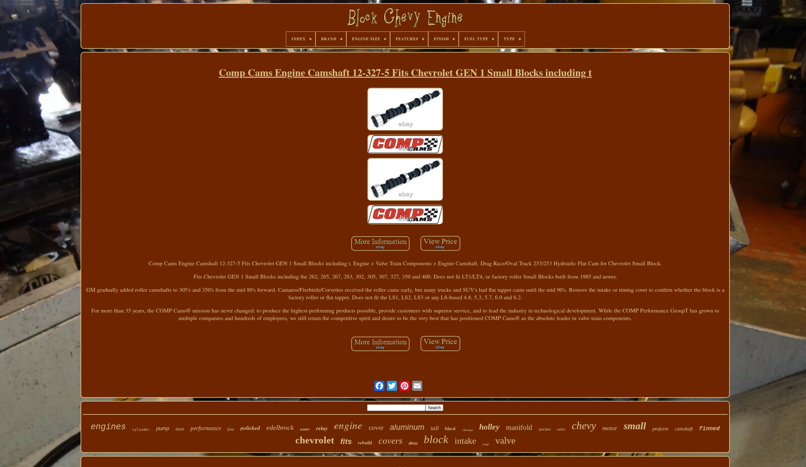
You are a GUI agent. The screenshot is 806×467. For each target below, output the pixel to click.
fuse (230, 429)
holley (489, 426)
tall (435, 428)
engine (348, 425)
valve (505, 440)
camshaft (684, 428)
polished (250, 428)
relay (322, 428)
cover (376, 427)
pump (162, 428)
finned (709, 428)
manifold (519, 427)
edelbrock (280, 427)
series (561, 429)
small (635, 425)
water (305, 429)
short (179, 429)
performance (205, 428)
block (436, 439)
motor (609, 428)
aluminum (407, 427)
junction (545, 429)
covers (390, 441)
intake (465, 441)
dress (413, 443)
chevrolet (314, 440)
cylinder (141, 430)
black (450, 428)
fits (346, 441)
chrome (467, 430)
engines (108, 427)
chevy (584, 425)
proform (660, 428)
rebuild (365, 442)
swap (485, 444)
